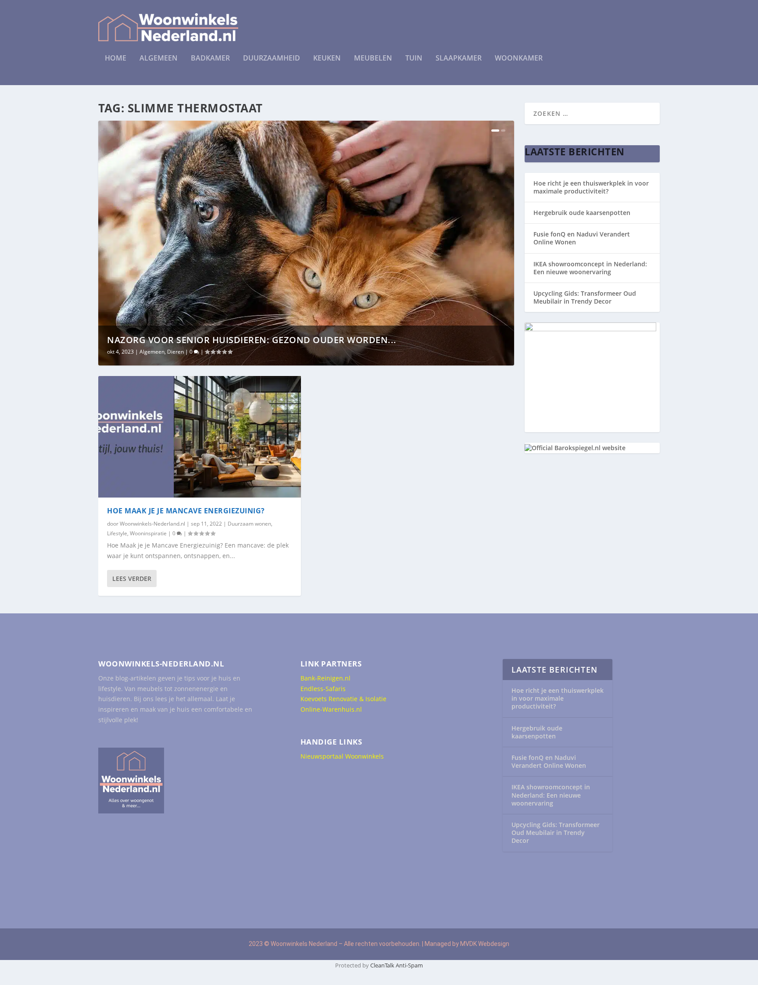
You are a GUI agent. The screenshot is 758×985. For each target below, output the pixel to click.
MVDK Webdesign (484, 943)
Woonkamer (519, 58)
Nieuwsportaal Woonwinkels (342, 756)
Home (115, 58)
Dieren (175, 351)
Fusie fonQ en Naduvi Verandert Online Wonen (581, 238)
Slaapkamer (459, 58)
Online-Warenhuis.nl (331, 709)
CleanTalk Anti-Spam (396, 965)
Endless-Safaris (323, 688)
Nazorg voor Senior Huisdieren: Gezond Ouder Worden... (252, 340)
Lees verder (131, 578)
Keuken (327, 58)
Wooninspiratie (148, 533)
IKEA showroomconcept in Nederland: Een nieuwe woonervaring (590, 268)
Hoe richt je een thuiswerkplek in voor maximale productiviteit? (591, 187)
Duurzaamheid (271, 58)
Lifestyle (117, 533)
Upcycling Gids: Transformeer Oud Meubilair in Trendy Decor (584, 297)
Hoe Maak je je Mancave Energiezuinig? (186, 511)
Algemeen (158, 58)
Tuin (413, 58)
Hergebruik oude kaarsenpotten (581, 212)
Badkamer (210, 58)
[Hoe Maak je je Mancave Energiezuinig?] (199, 437)
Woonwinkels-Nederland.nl (152, 523)
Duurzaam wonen (249, 523)
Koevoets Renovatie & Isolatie (343, 699)
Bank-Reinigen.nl (325, 678)
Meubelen (373, 58)
